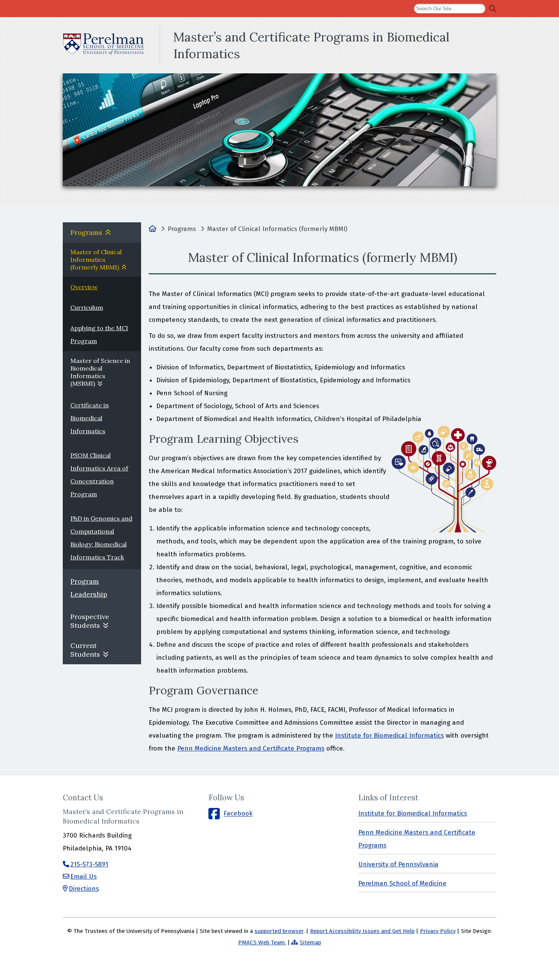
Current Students (85, 650)
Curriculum (86, 307)
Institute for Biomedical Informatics (389, 736)
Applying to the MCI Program (99, 334)
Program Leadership (88, 588)
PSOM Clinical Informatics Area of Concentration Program (99, 474)
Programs (86, 232)
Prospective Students (89, 621)
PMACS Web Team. (262, 942)
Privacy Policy (438, 931)
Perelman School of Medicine (402, 883)
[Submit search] (492, 9)
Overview (84, 287)
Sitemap (310, 942)
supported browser (278, 931)
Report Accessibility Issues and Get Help (362, 931)
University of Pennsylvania (398, 864)
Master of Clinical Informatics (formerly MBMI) (96, 259)
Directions (84, 889)
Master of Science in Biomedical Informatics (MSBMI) (100, 372)
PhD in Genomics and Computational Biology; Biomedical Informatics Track (101, 538)
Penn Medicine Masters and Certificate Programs (250, 748)
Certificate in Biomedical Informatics (89, 418)
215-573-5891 (89, 864)
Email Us (83, 877)
